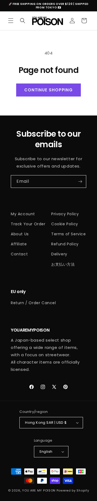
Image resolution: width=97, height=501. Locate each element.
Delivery (59, 254)
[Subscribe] (80, 181)
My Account (23, 214)
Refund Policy (65, 244)
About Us (20, 234)
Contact (19, 254)
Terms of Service (68, 234)
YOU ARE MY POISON (39, 490)
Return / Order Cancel (33, 303)
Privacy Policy (65, 214)
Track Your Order (28, 224)
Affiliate (19, 244)
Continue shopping (48, 90)
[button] (11, 21)
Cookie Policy (64, 224)
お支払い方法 (63, 264)
